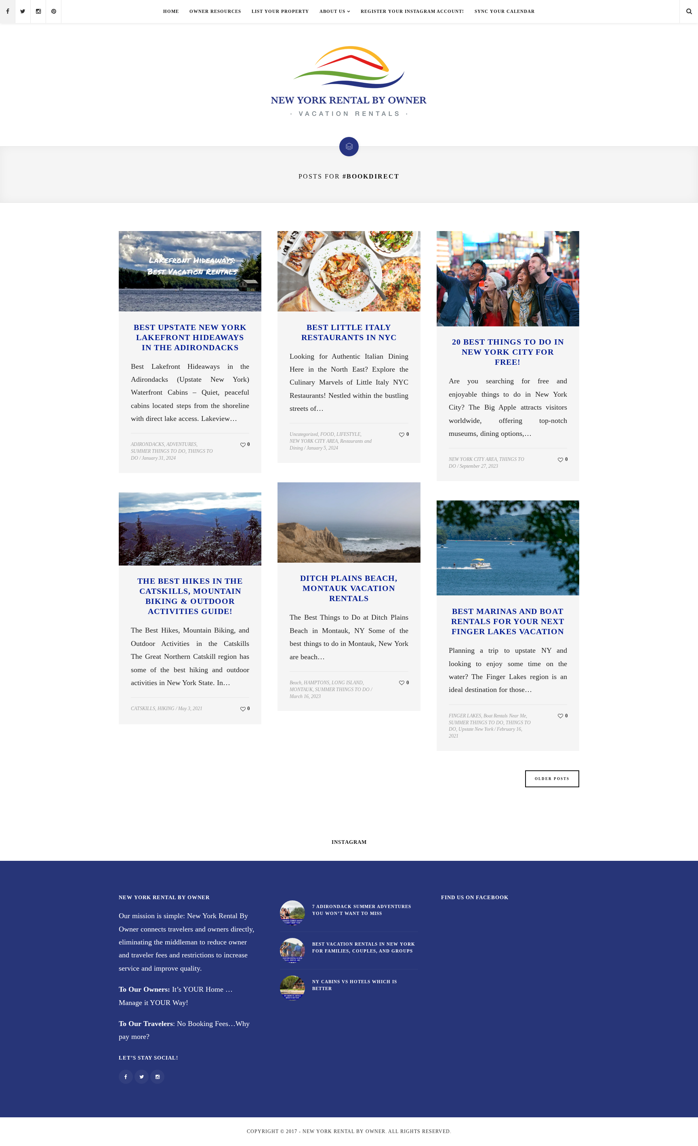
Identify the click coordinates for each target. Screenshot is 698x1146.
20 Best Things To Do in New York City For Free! (508, 351)
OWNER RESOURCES (215, 11)
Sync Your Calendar (505, 11)
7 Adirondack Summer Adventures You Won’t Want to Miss (361, 910)
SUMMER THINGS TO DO (158, 451)
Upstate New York (475, 729)
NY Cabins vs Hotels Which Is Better (354, 985)
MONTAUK (301, 689)
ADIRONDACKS (147, 444)
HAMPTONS (316, 682)
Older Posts (552, 779)
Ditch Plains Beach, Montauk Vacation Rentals (348, 588)
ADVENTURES (181, 444)
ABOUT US (332, 11)
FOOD (327, 434)
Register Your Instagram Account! (412, 11)
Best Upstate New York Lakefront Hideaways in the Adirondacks (190, 337)
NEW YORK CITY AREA (314, 441)
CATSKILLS (143, 708)
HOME (171, 11)
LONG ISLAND (347, 682)
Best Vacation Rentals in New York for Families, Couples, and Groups (363, 947)
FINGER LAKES (465, 716)
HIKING (166, 708)
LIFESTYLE (348, 434)
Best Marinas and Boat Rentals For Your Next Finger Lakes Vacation (507, 621)
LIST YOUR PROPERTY (280, 11)
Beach (295, 682)
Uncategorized (304, 434)
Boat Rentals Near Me (505, 716)
